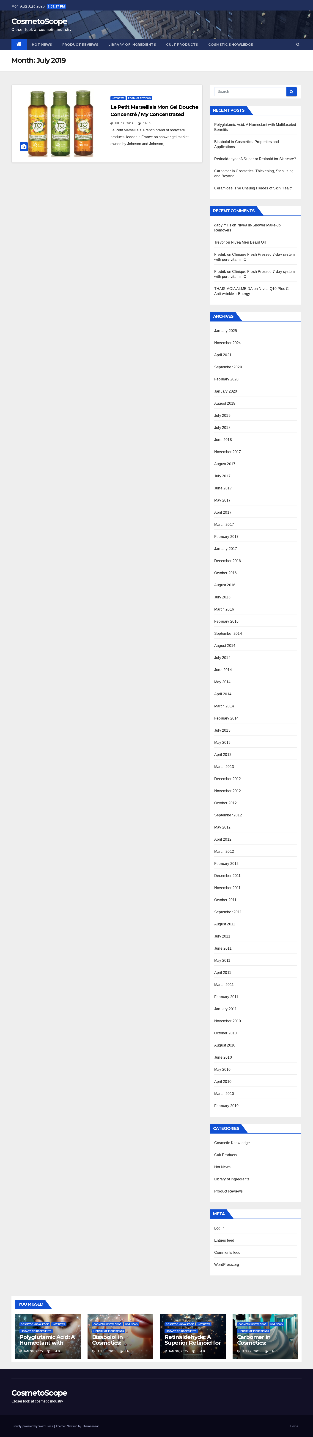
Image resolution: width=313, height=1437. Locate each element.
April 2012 (222, 839)
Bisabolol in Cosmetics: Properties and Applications (112, 1345)
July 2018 (222, 428)
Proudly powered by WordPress (32, 1426)
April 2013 (222, 755)
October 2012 (225, 803)
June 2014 (223, 670)
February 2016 (226, 621)
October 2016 (225, 573)
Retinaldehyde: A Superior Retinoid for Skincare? (255, 159)
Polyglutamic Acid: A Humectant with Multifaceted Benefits (47, 1345)
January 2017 (225, 549)
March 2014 (224, 706)
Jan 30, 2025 (33, 1351)
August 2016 (224, 585)
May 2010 (222, 1069)
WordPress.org (226, 1265)
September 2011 (228, 912)
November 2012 (227, 791)
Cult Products (182, 44)
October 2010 (225, 1033)
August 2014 (224, 646)
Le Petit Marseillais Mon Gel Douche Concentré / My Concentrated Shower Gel (154, 114)
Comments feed (227, 1252)
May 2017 (222, 500)
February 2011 (226, 997)
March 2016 (224, 609)
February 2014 (226, 718)
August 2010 (224, 1045)
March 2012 (224, 851)
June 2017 (223, 488)
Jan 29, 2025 (251, 1351)
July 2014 (222, 658)
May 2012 (222, 827)
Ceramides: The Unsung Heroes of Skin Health (253, 188)
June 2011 (223, 948)
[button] (298, 44)
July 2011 (222, 936)
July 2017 (222, 476)
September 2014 (228, 633)
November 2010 (227, 1021)
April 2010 (222, 1082)
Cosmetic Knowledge (230, 44)
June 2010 (223, 1057)
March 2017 (224, 524)
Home (294, 1426)
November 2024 (227, 343)
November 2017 (227, 452)
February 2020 (226, 379)
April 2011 (222, 973)
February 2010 (226, 1106)
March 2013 (224, 767)
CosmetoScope (39, 21)
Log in (219, 1228)
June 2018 (223, 440)
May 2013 (222, 742)
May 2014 (222, 682)
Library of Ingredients (132, 44)
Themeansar (90, 1426)
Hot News (42, 44)
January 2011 (225, 1009)
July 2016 (222, 597)
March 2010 (224, 1094)
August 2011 (224, 924)
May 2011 (222, 960)
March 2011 (224, 985)
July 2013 (222, 730)
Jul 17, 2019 (124, 123)
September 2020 (228, 367)
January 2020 (225, 391)
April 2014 (222, 694)
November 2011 (227, 888)
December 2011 (227, 876)
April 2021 (222, 355)
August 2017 (224, 464)
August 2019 (224, 403)
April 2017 (222, 512)
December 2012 (227, 779)
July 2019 (222, 415)
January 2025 (225, 331)
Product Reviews (80, 44)
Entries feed (224, 1240)
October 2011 (225, 900)
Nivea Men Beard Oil (248, 242)
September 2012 (228, 815)
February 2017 (226, 537)
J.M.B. (147, 123)
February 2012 (226, 864)
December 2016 (227, 561)
